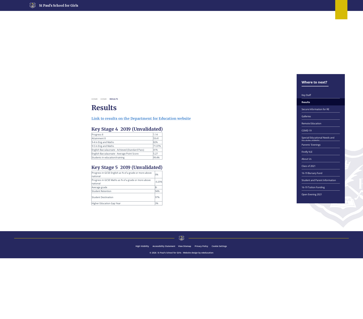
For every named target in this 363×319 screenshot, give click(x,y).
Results (114, 99)
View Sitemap (184, 246)
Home (94, 99)
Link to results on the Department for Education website (141, 118)
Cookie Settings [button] (219, 246)
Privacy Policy (201, 246)
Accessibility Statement (164, 246)
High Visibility (142, 246)
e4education (207, 252)
